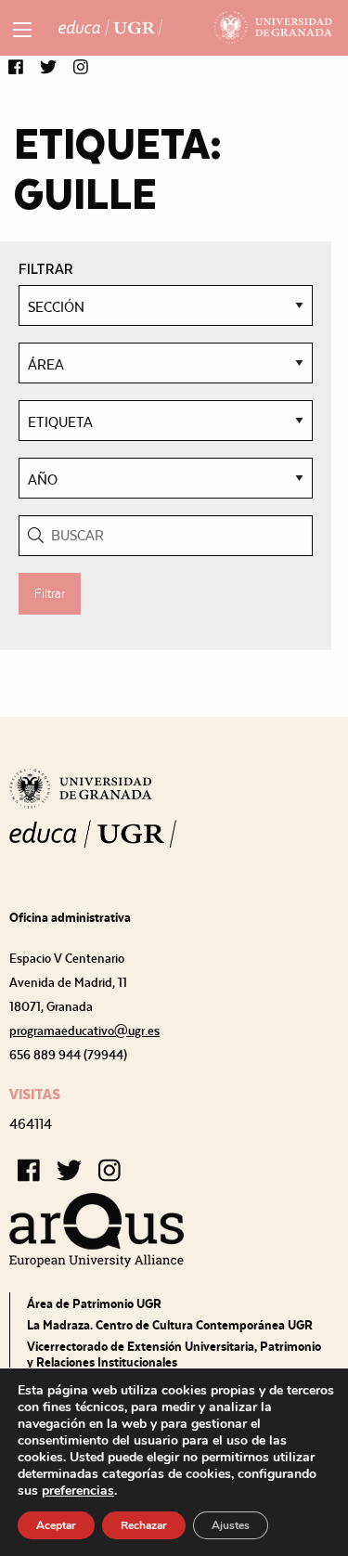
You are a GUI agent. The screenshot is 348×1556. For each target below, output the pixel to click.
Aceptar (56, 1525)
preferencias (78, 1491)
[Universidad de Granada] (273, 27)
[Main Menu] (22, 29)
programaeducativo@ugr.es (84, 1030)
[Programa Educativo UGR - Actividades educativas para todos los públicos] (110, 28)
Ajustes (231, 1525)
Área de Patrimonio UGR (94, 1303)
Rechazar (144, 1525)
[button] (16, 68)
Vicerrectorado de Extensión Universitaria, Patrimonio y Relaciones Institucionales (174, 1353)
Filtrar (49, 593)
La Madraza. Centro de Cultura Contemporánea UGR (170, 1324)
